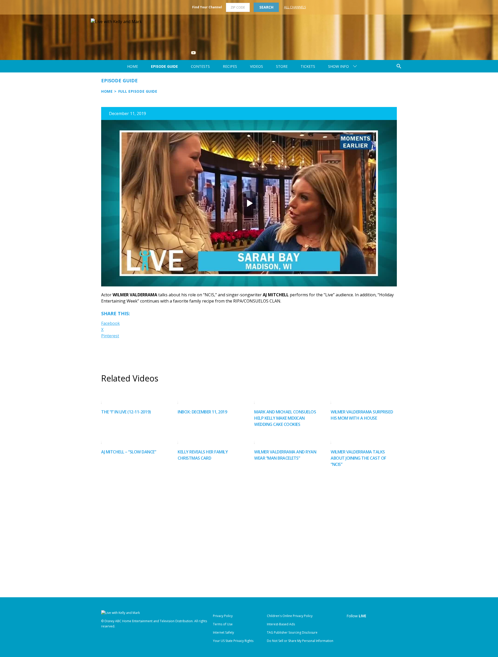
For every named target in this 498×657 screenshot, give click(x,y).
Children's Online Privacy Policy (290, 616)
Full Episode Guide (137, 91)
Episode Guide (164, 66)
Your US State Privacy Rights (233, 641)
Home (132, 66)
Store (282, 66)
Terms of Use (223, 624)
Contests (200, 66)
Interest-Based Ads (281, 624)
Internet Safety (223, 632)
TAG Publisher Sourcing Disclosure (292, 632)
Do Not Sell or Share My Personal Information (300, 641)
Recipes (230, 66)
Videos (256, 66)
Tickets (308, 66)
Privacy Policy (223, 616)
